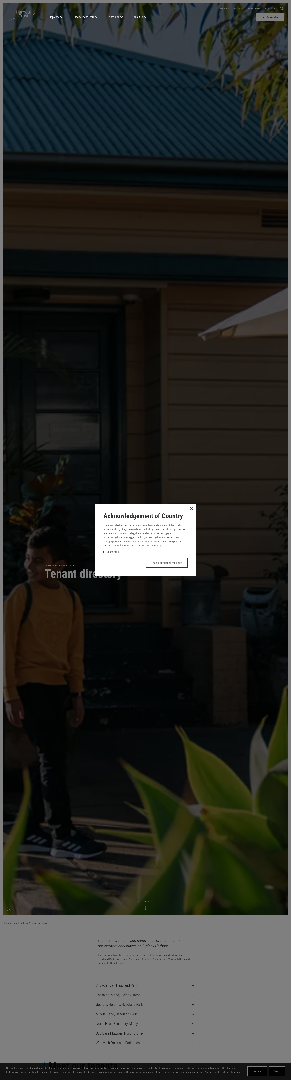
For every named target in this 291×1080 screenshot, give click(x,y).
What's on (113, 17)
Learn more (113, 551)
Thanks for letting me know (166, 562)
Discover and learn (84, 17)
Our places (54, 17)
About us (138, 17)
